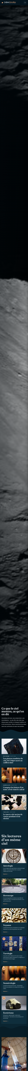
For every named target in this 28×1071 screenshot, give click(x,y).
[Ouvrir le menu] (25, 2)
